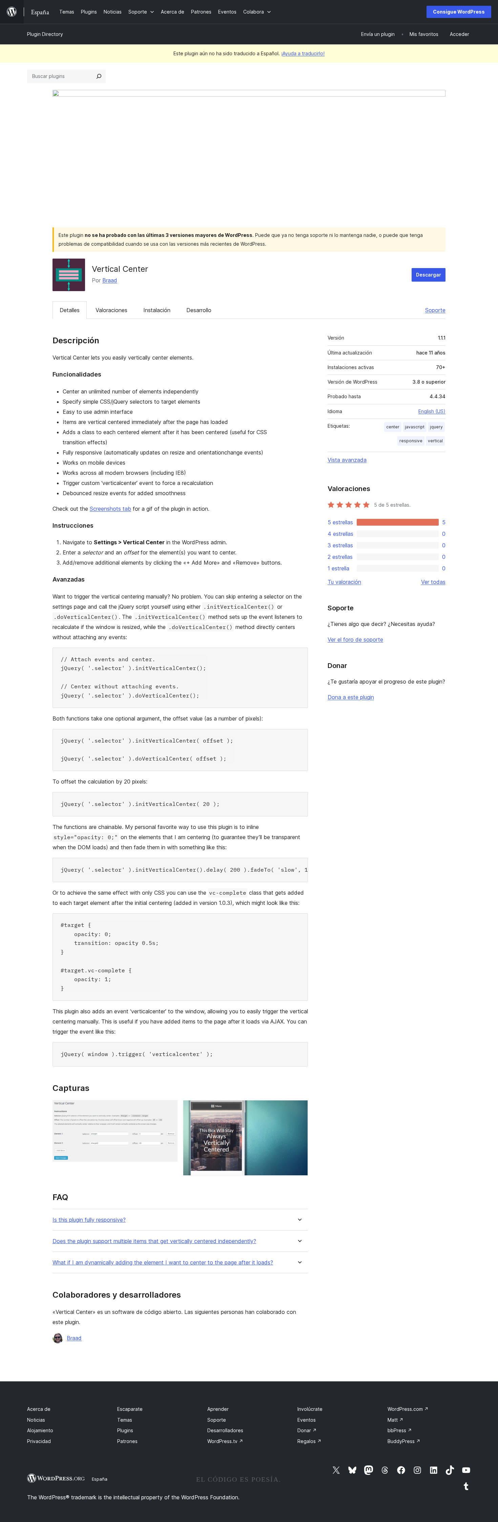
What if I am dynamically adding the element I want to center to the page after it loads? (163, 1262)
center (392, 426)
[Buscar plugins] (99, 76)
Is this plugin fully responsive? (89, 1220)
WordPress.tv (225, 1441)
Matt (395, 1420)
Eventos (306, 1420)
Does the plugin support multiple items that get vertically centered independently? (154, 1241)
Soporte (435, 310)
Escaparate (130, 1409)
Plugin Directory (45, 34)
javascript (414, 426)
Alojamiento (40, 1430)
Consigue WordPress (459, 12)
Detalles (70, 310)
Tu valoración (344, 582)
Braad (109, 280)
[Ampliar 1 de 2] (168, 1109)
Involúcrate (310, 1409)
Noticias (36, 1420)
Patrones (127, 1441)
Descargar (428, 275)
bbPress (400, 1430)
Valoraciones (111, 310)
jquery (436, 426)
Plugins (125, 1430)
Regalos (309, 1441)
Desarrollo (198, 310)
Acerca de (38, 1409)
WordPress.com (408, 1409)
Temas (124, 1420)
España (99, 1479)
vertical (435, 440)
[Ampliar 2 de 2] (298, 1109)
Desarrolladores (225, 1430)
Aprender (218, 1409)
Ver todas (433, 582)
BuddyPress (404, 1441)
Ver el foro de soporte (355, 639)
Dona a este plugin (351, 697)
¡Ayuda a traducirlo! (303, 53)
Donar (307, 1430)
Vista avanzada (347, 459)
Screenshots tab (110, 508)
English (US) (431, 411)
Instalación (156, 310)
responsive (410, 440)
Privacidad (39, 1441)
